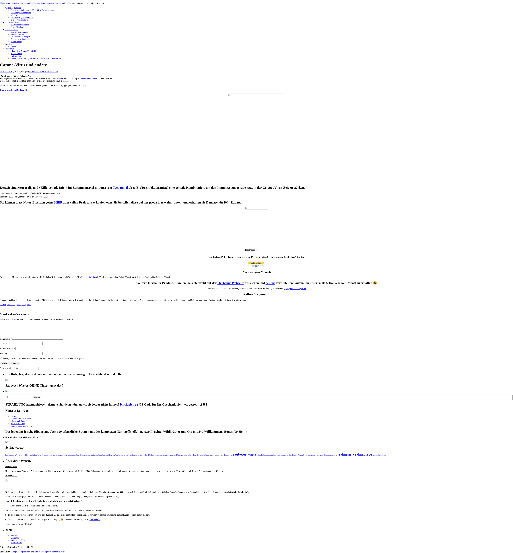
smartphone (273, 455)
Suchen (37, 397)
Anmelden (15, 535)
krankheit (173, 455)
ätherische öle (381, 455)
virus (29, 304)
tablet (278, 455)
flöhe (77, 455)
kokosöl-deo (128, 455)
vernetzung (308, 455)
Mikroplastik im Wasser (21, 419)
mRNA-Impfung (18, 423)
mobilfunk (198, 455)
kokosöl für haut (149, 455)
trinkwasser (293, 455)
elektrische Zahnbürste (34, 455)
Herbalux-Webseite (230, 283)
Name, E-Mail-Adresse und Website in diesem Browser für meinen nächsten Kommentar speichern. (45, 358)
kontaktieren (95, 519)
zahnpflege (363, 454)
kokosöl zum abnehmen (162, 455)
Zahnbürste (327, 455)
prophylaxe (21, 304)
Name (3, 343)
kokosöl (120, 455)
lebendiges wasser (181, 455)
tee (282, 455)
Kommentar (6, 339)
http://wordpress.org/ (21, 552)
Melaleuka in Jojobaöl (89, 277)
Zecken (14, 416)
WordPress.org (17, 543)
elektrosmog (45, 455)
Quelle (83, 85)
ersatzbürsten (72, 455)
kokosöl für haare (137, 455)
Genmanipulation (85, 455)
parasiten (216, 455)
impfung (115, 455)
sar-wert (229, 455)
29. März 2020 (6, 71)
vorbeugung (319, 455)
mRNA (204, 455)
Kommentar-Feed (18, 540)
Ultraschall (301, 455)
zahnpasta (346, 454)
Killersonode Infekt (89, 78)
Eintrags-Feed (16, 538)
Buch (7, 455)
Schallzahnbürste (263, 455)
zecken (375, 455)
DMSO (25, 455)
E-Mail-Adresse (7, 348)
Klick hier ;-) (129, 404)
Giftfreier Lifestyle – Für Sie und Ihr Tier (54, 3)
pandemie (11, 304)
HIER (58, 202)
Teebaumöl (120, 187)
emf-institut (53, 455)
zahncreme (334, 455)
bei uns (270, 283)
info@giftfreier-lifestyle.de (295, 288)
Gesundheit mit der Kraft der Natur (43, 71)
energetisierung (62, 455)
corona (3, 304)
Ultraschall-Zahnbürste (20, 421)
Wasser (29, 492)
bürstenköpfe (13, 455)
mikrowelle (191, 455)
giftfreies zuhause (96, 455)
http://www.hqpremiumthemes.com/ (50, 552)
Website (3, 353)
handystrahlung (107, 455)
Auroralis (59, 78)
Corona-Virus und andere (21, 426)
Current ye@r (6, 368)
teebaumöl (286, 455)
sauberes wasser (245, 454)
